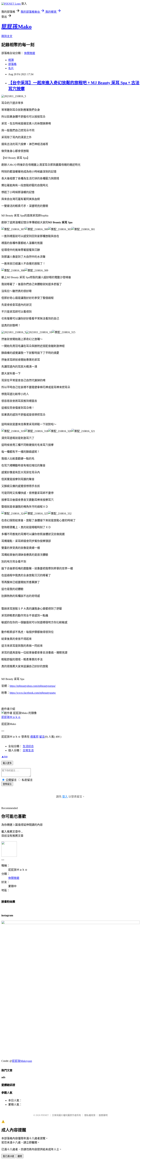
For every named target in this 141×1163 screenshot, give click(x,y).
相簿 (11, 60)
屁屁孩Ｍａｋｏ (11, 717)
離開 (20, 1156)
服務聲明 (103, 1115)
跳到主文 (6, 36)
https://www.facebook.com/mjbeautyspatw (33, 692)
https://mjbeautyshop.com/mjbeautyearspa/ (33, 685)
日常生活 (28, 750)
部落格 (12, 64)
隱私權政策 (89, 1115)
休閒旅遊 (29, 53)
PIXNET (45, 1115)
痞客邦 (34, 736)
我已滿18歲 (8, 1156)
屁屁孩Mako (16, 27)
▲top (4, 756)
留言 (42, 736)
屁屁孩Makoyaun (22, 1060)
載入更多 (7, 763)
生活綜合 (28, 746)
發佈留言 (7, 784)
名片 (11, 68)
